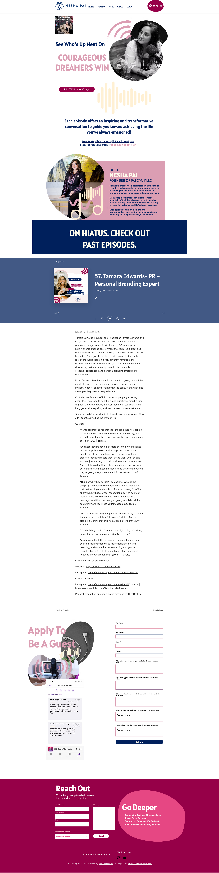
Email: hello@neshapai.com (97, 854)
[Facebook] (157, 5)
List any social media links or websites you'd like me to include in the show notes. (138, 694)
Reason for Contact (62, 831)
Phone (118, 651)
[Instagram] (160, 5)
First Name (119, 623)
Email (117, 642)
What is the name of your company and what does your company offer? (137, 661)
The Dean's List (106, 864)
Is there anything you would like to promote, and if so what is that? (137, 710)
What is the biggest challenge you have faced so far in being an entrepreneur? (137, 678)
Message (96, 805)
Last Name (119, 632)
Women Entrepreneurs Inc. (140, 864)
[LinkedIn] (150, 5)
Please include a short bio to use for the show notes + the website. (137, 725)
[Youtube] (154, 5)
